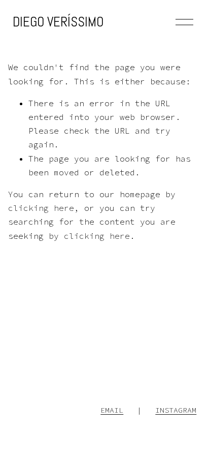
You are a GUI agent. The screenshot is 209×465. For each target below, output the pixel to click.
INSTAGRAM (175, 410)
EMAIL (111, 410)
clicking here (41, 208)
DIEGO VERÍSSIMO (58, 21)
